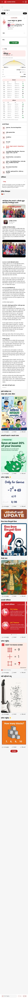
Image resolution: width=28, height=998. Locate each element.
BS (3, 13)
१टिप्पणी (25, 669)
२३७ (20, 996)
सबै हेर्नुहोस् (14, 751)
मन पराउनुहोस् (6, 431)
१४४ (25, 996)
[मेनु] (2, 2)
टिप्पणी (15, 431)
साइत (4, 33)
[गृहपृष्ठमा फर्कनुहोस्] (2, 7)
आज (25, 13)
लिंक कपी (23, 431)
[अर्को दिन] (24, 18)
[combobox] (14, 181)
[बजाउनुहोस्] (6, 222)
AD (7, 13)
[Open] (14, 514)
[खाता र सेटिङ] (26, 2)
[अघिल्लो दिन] (3, 18)
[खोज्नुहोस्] (23, 2)
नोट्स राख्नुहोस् (14, 42)
